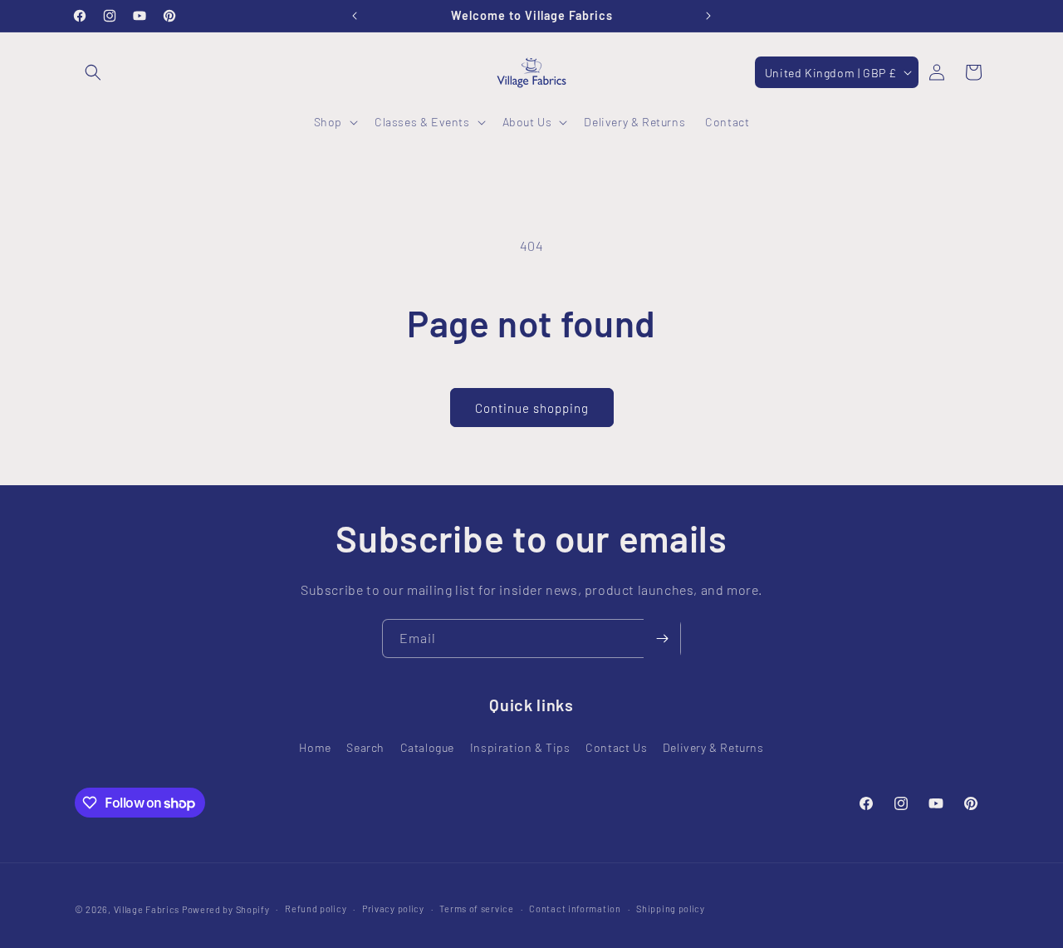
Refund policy (315, 908)
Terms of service (476, 908)
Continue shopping (532, 407)
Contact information (574, 908)
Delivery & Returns (713, 746)
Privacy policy (393, 908)
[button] (93, 72)
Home (315, 746)
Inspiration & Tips (520, 746)
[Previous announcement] (354, 16)
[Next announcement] (708, 16)
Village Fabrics (147, 909)
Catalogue (427, 746)
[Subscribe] (662, 638)
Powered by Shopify (226, 909)
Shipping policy (670, 908)
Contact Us (616, 746)
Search (365, 746)
